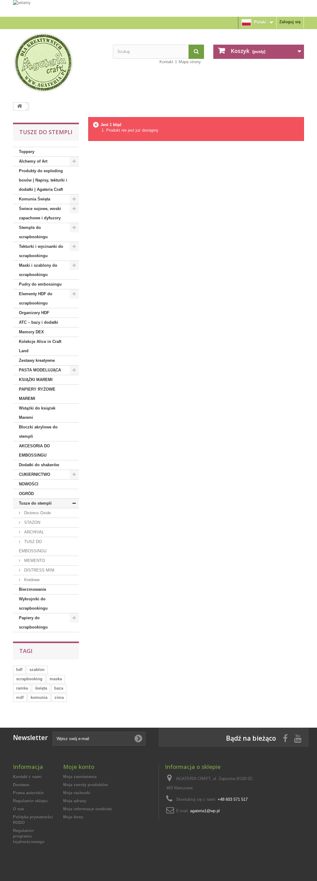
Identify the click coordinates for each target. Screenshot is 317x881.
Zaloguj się (290, 22)
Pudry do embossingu (40, 284)
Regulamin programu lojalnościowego (29, 836)
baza (58, 688)
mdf (20, 697)
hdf (19, 669)
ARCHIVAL (33, 532)
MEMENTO (34, 560)
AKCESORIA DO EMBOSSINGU (34, 451)
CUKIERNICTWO (34, 474)
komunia (39, 697)
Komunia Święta (34, 199)
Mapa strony (190, 61)
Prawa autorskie (28, 793)
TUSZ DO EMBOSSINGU (32, 546)
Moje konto (78, 766)
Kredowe (31, 579)
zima (59, 697)
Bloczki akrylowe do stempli (38, 432)
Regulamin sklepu (30, 801)
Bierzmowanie (32, 589)
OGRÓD (26, 493)
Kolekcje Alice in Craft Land (40, 346)
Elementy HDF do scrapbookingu (35, 298)
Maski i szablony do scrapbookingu (38, 270)
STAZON (31, 522)
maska (56, 679)
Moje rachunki (76, 793)
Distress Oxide (37, 513)
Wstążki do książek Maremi (37, 413)
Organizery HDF (34, 312)
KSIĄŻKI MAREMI (36, 379)
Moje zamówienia (80, 776)
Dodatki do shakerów (39, 464)
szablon (37, 669)
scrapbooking (29, 679)
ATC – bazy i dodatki (38, 322)
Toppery (26, 151)
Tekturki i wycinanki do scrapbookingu (41, 251)
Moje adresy (74, 801)
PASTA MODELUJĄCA (40, 370)
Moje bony (73, 817)
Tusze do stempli (35, 503)
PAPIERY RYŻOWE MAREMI (37, 394)
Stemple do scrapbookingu (33, 232)
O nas (18, 809)
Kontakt (166, 61)
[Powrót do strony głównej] (19, 106)
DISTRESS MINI (38, 570)
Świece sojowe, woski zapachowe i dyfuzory (40, 213)
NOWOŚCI (28, 484)
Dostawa (21, 784)
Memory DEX (31, 332)
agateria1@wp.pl (205, 811)
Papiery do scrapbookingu (33, 622)
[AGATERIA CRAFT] (58, 62)
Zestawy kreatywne (37, 360)
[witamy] (158, 8)
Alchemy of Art (33, 161)
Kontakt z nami (27, 776)
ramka (22, 688)
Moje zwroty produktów (85, 784)
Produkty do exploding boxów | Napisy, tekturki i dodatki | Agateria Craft (43, 180)
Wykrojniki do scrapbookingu (33, 604)
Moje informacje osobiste (87, 809)
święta (41, 688)
